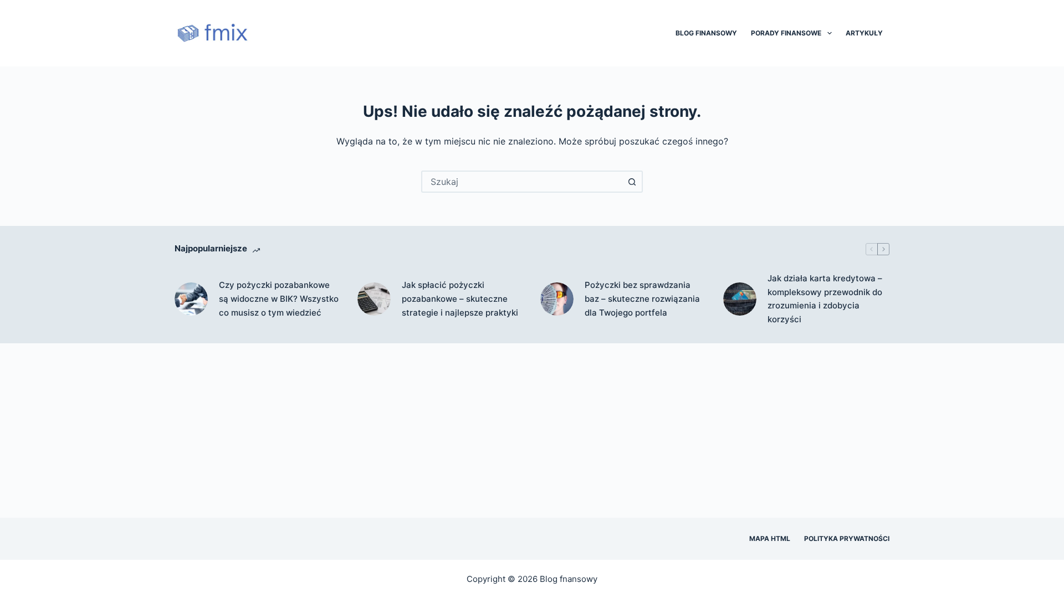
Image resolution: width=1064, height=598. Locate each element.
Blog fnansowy (568, 579)
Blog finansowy (706, 33)
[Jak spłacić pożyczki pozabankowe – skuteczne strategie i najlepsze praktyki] (374, 299)
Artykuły (864, 33)
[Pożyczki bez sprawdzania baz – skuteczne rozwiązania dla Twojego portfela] (557, 299)
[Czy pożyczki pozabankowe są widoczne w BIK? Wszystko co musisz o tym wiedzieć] (191, 299)
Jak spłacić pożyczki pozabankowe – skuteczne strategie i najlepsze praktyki (460, 299)
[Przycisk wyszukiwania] (632, 182)
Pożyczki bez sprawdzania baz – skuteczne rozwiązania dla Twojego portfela (642, 299)
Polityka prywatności (846, 538)
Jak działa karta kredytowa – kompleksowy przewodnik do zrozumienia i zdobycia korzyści (825, 298)
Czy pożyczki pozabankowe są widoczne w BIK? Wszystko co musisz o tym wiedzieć (279, 299)
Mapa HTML (769, 538)
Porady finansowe (786, 33)
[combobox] (522, 182)
